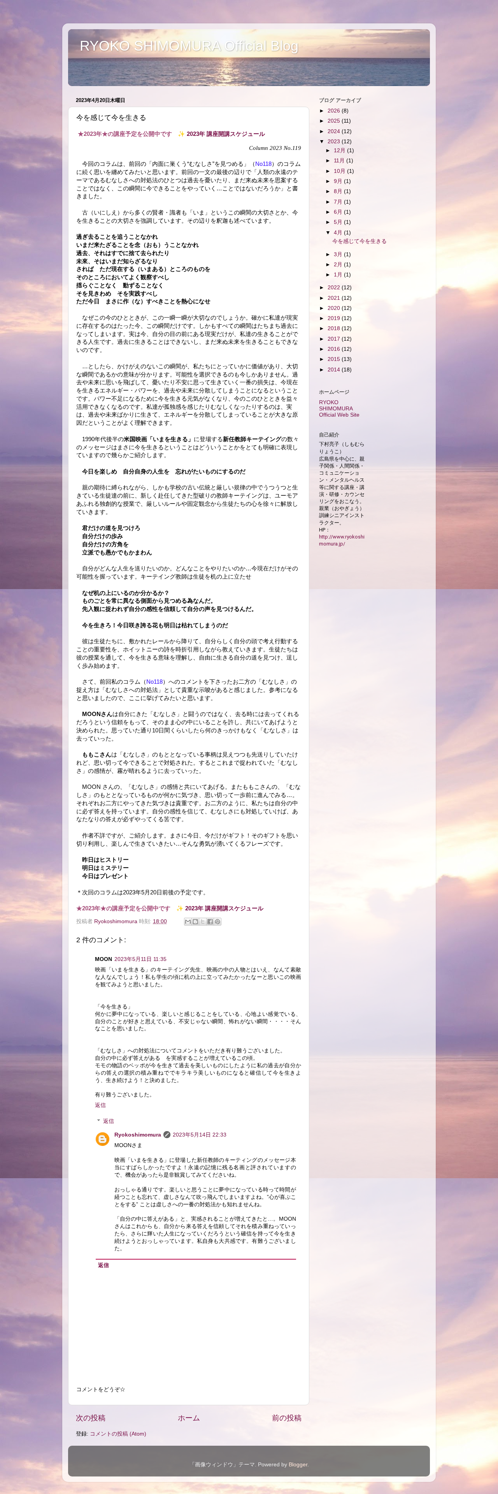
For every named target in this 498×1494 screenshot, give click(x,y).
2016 (335, 349)
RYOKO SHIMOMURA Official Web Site (339, 408)
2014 (335, 370)
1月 (339, 275)
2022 (335, 287)
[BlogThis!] (195, 922)
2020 (335, 308)
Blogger (298, 1465)
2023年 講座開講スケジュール (226, 134)
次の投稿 (90, 1418)
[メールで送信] (188, 922)
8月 (339, 191)
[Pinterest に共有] (217, 922)
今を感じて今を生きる (359, 241)
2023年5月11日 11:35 (140, 959)
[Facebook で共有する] (210, 922)
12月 (340, 150)
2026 (335, 111)
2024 (335, 131)
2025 (335, 121)
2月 (339, 264)
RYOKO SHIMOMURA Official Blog (189, 46)
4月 (339, 233)
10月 (340, 171)
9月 (339, 181)
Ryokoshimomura (137, 1135)
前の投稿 (287, 1418)
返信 (100, 1105)
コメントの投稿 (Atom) (118, 1434)
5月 (339, 222)
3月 (339, 254)
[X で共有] (203, 922)
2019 (335, 318)
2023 (335, 141)
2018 (335, 328)
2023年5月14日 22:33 (199, 1135)
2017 (335, 339)
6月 (339, 212)
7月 (339, 202)
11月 (340, 161)
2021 (335, 298)
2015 (335, 359)
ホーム (189, 1418)
